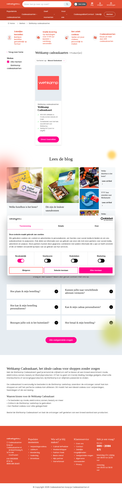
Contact (79, 446)
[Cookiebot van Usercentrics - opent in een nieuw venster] (102, 219)
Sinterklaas (34, 458)
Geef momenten (48, 14)
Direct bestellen (48, 139)
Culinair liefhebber (60, 446)
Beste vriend (58, 455)
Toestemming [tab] (25, 226)
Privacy (79, 464)
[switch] (47, 261)
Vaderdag (34, 455)
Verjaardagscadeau (38, 446)
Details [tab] (61, 226)
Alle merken (16, 61)
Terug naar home (15, 52)
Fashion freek (58, 452)
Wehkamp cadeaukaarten (14, 67)
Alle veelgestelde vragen (61, 340)
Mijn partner (58, 458)
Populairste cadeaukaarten (13, 14)
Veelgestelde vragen (84, 455)
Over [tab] (97, 226)
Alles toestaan (96, 270)
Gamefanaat (58, 461)
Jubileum (34, 449)
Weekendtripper (59, 449)
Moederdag (35, 452)
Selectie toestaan (61, 270)
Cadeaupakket (80, 14)
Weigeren (26, 270)
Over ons (80, 443)
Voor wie (63, 14)
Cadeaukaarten (29, 14)
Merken (110, 14)
